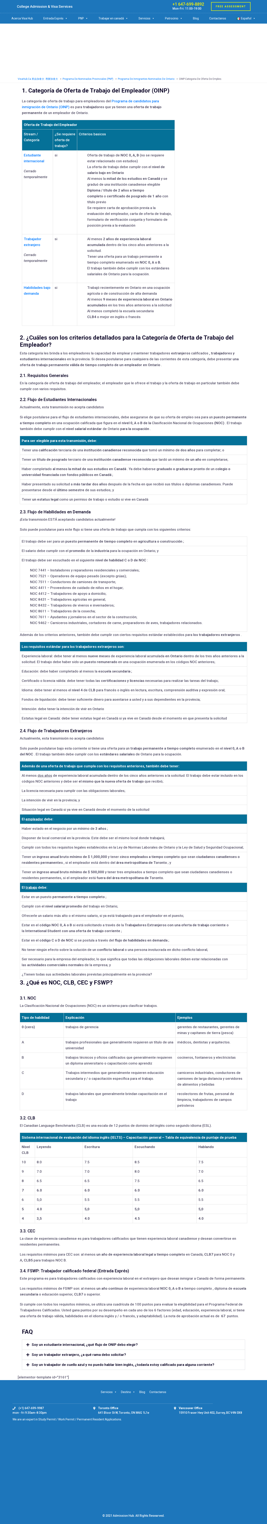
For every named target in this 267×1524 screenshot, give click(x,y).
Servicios (144, 18)
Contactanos (217, 18)
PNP (81, 18)
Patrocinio (171, 18)
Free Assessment (231, 6)
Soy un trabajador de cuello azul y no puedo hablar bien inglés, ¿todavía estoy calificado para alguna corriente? (123, 1365)
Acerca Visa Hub (22, 18)
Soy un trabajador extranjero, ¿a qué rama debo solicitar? (79, 1355)
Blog (196, 18)
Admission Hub (123, 1515)
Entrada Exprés (53, 18)
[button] (133, 1345)
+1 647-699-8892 (188, 4)
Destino (126, 1392)
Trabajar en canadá (111, 18)
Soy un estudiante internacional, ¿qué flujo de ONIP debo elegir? (85, 1345)
